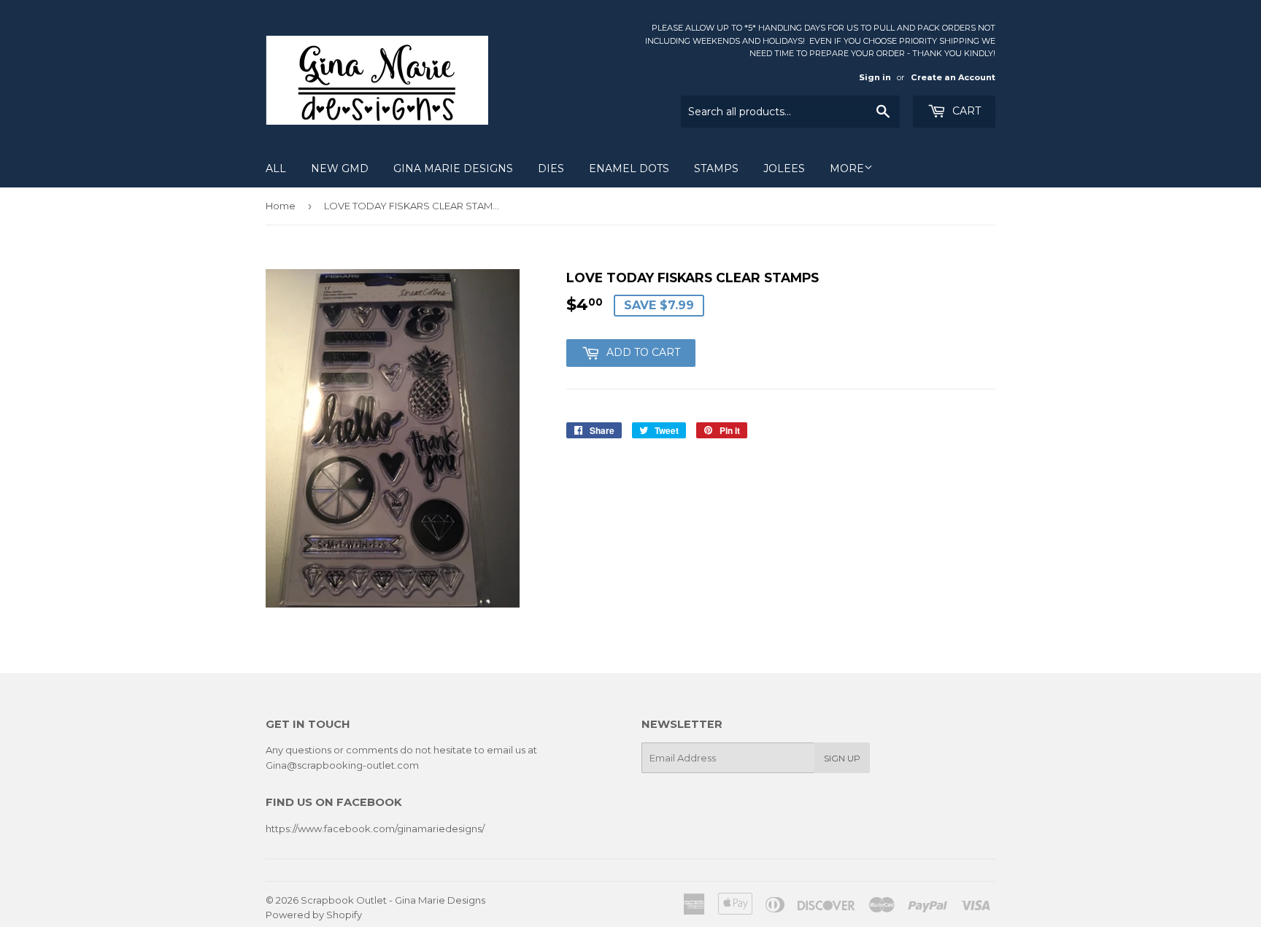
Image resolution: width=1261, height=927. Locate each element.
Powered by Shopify (314, 914)
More (847, 168)
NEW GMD (340, 168)
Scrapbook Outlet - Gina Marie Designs (393, 900)
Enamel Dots (629, 168)
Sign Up (842, 758)
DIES (551, 168)
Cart (965, 110)
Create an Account (953, 77)
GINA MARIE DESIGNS (453, 168)
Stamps (716, 168)
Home (281, 206)
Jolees (784, 168)
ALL (276, 168)
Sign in (875, 77)
